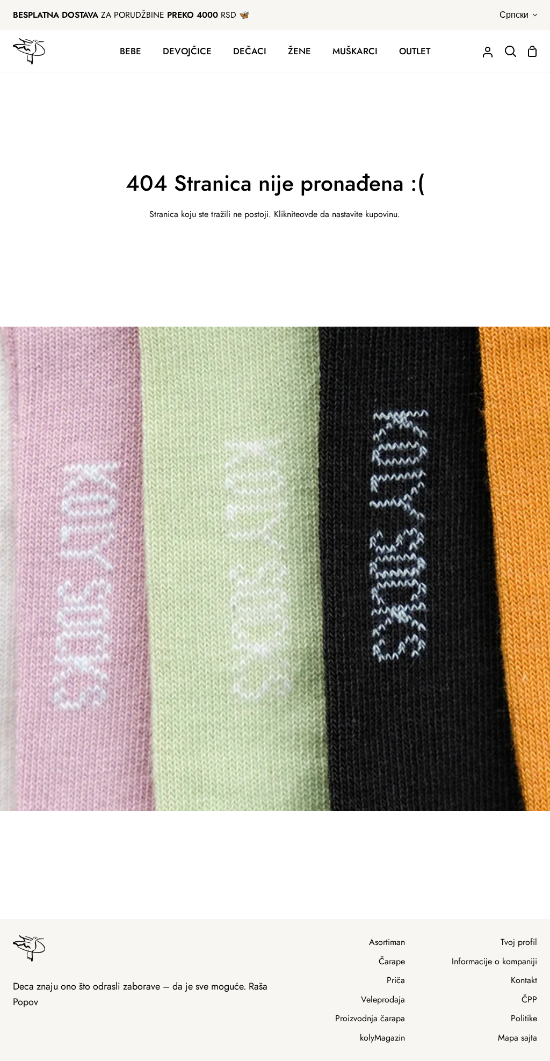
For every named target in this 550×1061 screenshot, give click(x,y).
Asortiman (387, 942)
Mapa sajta (517, 1037)
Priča (396, 980)
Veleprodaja (383, 999)
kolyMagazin (382, 1037)
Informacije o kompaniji (494, 961)
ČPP (529, 999)
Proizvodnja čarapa (370, 1018)
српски (514, 15)
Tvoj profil (519, 942)
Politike (524, 1018)
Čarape (392, 961)
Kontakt (524, 980)
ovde (308, 214)
